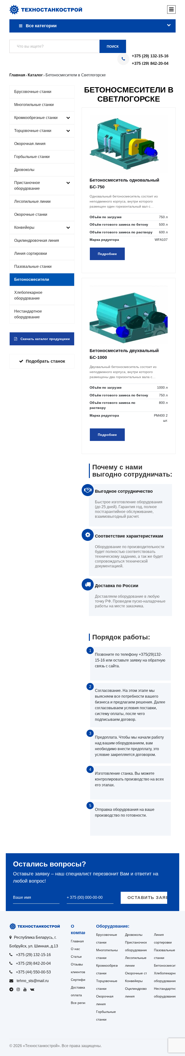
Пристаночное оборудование (27, 185)
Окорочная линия (30, 144)
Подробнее (107, 254)
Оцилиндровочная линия (36, 240)
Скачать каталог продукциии (45, 339)
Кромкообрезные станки (36, 118)
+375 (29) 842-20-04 (150, 63)
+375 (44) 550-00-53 (33, 972)
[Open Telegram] (12, 989)
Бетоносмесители (31, 279)
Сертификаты (81, 980)
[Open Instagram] (19, 989)
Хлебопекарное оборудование (28, 295)
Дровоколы (24, 170)
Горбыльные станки (32, 157)
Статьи (76, 956)
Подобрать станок (45, 361)
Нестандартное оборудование (28, 314)
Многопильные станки (34, 105)
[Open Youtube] (26, 989)
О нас (75, 949)
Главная (77, 941)
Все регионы (81, 1003)
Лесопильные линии (32, 201)
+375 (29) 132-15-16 (150, 56)
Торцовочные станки (32, 131)
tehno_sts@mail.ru (33, 981)
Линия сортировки (30, 253)
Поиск (113, 46)
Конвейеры (24, 227)
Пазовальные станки (33, 266)
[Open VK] (33, 989)
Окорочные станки (30, 214)
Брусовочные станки (32, 92)
